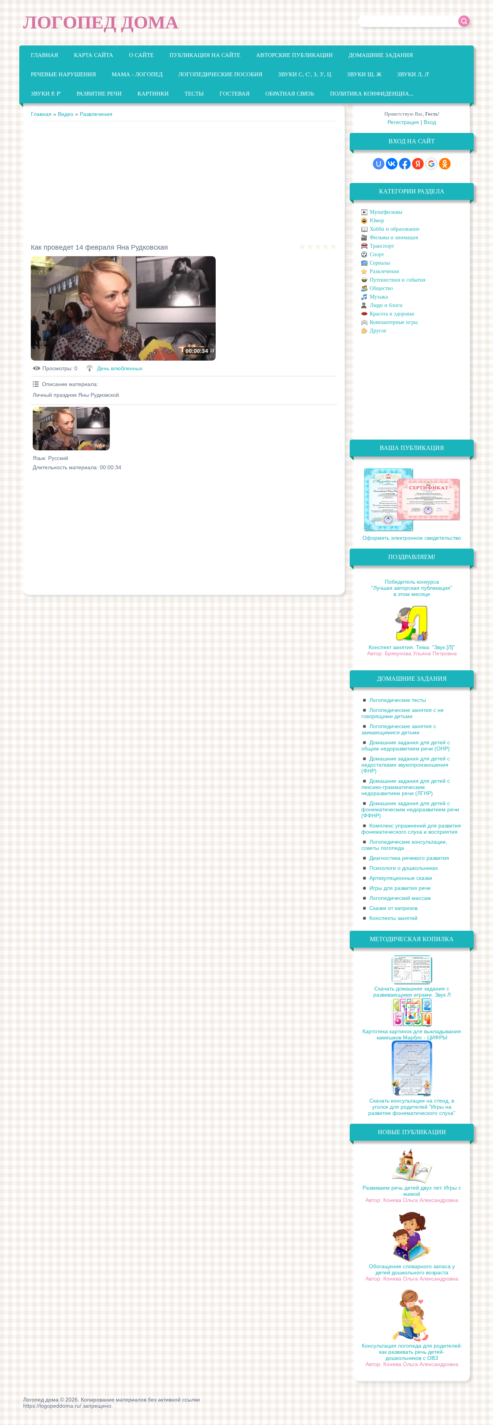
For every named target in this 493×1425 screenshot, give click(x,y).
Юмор (377, 220)
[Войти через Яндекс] (418, 164)
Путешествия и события (397, 280)
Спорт (377, 254)
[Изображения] (71, 428)
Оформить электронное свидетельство (411, 538)
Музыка (379, 297)
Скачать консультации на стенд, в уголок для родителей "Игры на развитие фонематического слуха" (411, 1107)
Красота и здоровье (392, 314)
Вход (430, 122)
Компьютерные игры (394, 322)
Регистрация (403, 122)
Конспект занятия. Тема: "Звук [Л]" (412, 647)
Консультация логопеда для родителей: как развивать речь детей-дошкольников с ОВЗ (412, 1352)
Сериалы (380, 263)
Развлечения (96, 114)
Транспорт (382, 246)
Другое (378, 331)
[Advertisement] (184, 179)
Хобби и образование (394, 229)
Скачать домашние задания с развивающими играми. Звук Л (412, 991)
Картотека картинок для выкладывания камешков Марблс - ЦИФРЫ (411, 1034)
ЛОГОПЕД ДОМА (101, 22)
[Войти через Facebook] (405, 164)
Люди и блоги (386, 305)
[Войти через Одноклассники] (445, 164)
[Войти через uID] (378, 164)
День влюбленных (120, 368)
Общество (381, 288)
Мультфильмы (386, 212)
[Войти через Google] (431, 164)
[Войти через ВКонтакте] (391, 164)
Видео (66, 114)
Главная (41, 114)
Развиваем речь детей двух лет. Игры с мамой (411, 1191)
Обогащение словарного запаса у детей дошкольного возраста (412, 1269)
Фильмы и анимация (394, 237)
